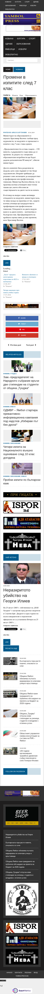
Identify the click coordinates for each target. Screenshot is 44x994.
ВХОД (36, 972)
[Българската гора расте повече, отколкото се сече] (10, 663)
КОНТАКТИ (18, 972)
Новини (8, 2)
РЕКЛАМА (28, 972)
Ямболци (23, 5)
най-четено (11, 557)
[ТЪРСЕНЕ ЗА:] (22, 60)
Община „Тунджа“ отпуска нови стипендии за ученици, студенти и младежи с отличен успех (29, 718)
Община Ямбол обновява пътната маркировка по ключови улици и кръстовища (19, 853)
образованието (31, 95)
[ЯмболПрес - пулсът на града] (22, 19)
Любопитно (10, 9)
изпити (15, 95)
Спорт (27, 2)
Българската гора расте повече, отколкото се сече (30, 663)
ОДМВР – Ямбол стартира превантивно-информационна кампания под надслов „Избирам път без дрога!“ (20, 417)
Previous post (15, 345)
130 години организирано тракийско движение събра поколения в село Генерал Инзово (29, 756)
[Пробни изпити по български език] (22, 473)
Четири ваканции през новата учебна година (11, 291)
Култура (18, 2)
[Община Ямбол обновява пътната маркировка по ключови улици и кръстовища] (10, 678)
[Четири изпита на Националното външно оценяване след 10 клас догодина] (22, 440)
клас (21, 95)
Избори (33, 5)
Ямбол (12, 407)
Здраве (36, 2)
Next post (30, 345)
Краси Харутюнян (19, 132)
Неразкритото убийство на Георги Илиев (16, 595)
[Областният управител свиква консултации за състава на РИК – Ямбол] (10, 736)
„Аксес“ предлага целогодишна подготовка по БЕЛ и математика (11, 278)
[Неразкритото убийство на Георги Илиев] (22, 582)
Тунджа (13, 374)
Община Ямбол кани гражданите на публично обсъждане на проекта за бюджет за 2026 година (30, 698)
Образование (10, 5)
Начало (9, 972)
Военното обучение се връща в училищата (30, 275)
